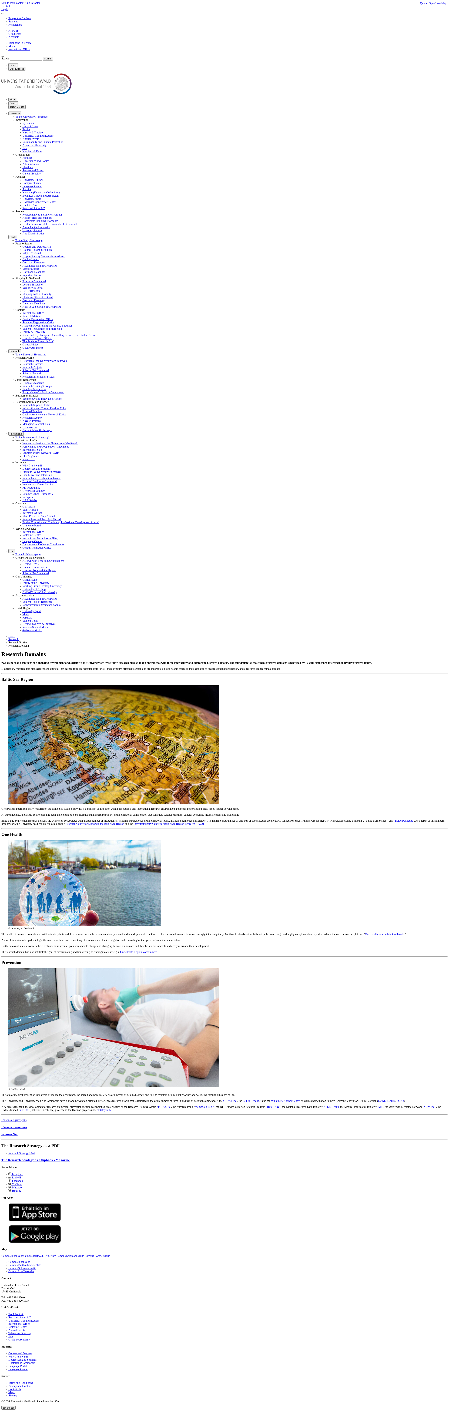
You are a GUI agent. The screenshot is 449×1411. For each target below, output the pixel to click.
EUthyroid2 (104, 1109)
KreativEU (28, 459)
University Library (32, 179)
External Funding (32, 411)
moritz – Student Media (35, 627)
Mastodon (17, 1187)
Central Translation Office (36, 547)
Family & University (33, 331)
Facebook (17, 1180)
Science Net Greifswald (35, 370)
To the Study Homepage (28, 240)
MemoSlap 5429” (205, 1106)
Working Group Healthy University (42, 585)
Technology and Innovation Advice (42, 398)
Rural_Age (273, 1106)
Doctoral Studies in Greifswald (39, 481)
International (16, 433)
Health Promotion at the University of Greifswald (49, 224)
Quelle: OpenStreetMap (433, 3)
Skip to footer (32, 2)
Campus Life (29, 579)
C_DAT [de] (230, 1100)
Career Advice (30, 344)
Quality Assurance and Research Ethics (44, 414)
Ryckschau (28, 123)
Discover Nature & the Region (39, 570)
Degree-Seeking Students (36, 468)
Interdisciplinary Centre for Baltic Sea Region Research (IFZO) (169, 823)
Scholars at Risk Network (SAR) (40, 452)
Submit (47, 58)
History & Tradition (33, 132)
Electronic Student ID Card (37, 297)
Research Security (32, 417)
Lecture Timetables (32, 284)
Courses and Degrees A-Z (36, 246)
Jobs (24, 148)
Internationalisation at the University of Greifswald (50, 443)
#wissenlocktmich (32, 630)
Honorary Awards (32, 230)
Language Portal (31, 525)
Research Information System (38, 376)
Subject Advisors (31, 316)
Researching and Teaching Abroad (41, 519)
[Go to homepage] (36, 93)
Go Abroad (28, 506)
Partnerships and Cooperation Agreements (45, 446)
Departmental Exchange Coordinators (43, 544)
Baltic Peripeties (404, 820)
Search (5, 58)
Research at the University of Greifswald (45, 360)
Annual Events (30, 138)
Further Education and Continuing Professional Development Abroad (60, 522)
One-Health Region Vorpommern (138, 951)
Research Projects (32, 367)
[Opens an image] (113, 802)
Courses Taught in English (37, 249)
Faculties (27, 157)
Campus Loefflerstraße (21, 1271)
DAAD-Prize (29, 500)
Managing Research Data (36, 423)
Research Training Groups (37, 386)
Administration (30, 164)
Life (12, 551)
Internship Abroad (32, 512)
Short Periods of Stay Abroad (38, 516)
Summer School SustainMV (37, 493)
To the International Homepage (32, 437)
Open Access (29, 427)
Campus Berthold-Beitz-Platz (24, 1265)
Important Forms (31, 275)
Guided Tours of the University (39, 592)
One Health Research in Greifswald (384, 934)
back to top (8, 1407)
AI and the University (34, 145)
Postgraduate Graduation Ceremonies (43, 392)
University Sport (31, 198)
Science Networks (32, 373)
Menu (12, 99)
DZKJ (400, 1100)
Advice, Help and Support (37, 217)
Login (4, 9)
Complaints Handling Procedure (40, 220)
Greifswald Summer (33, 490)
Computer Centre (32, 183)
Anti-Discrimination (33, 233)
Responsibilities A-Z (33, 208)
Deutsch (6, 6)
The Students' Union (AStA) (38, 341)
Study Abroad (30, 509)
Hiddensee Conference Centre (39, 201)
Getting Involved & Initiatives (38, 623)
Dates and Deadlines (33, 271)
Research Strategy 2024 (21, 1153)
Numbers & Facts (32, 151)
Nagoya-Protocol (31, 420)
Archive (26, 189)
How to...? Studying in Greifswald (41, 306)
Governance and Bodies (35, 160)
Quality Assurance (32, 347)
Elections (27, 167)
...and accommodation (34, 567)
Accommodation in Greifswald (39, 265)
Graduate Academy (33, 382)
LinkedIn (16, 1177)
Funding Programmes (34, 389)
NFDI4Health (331, 1106)
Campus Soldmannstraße (22, 1268)
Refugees (27, 497)
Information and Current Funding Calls (44, 408)
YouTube (16, 1184)
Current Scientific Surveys (37, 430)
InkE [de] (24, 1109)
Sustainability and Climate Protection (42, 141)
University (15, 113)
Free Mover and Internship (37, 474)
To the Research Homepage (30, 354)
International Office (33, 312)
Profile (26, 129)
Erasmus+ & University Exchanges (41, 471)
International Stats (32, 449)
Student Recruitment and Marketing (42, 328)
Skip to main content (13, 2)
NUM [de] (429, 1106)
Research (14, 351)
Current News (30, 126)
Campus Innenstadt (19, 1261)
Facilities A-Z (30, 205)
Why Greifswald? (32, 252)
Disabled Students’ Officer (37, 338)
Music (25, 614)
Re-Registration (31, 290)
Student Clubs (30, 620)
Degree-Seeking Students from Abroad (43, 256)
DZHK (391, 1100)
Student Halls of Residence (37, 601)
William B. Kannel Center (285, 1100)
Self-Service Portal (32, 287)
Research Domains (32, 363)
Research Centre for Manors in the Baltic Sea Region (94, 823)
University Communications (37, 135)
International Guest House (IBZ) (40, 538)
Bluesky (16, 1190)
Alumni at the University (36, 227)
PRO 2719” (164, 1106)
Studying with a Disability (36, 294)
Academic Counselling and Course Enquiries (47, 325)
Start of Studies (30, 268)
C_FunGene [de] (252, 1100)
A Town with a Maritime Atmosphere (43, 560)
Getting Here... (30, 259)
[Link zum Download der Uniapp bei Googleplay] (34, 1242)
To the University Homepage (31, 116)
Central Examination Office (37, 319)
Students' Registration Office (38, 322)
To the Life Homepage (28, 554)
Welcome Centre (31, 534)
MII (380, 1106)
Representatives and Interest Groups (42, 214)
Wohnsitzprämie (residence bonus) (41, 604)
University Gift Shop (34, 589)
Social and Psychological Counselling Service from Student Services (60, 335)
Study (13, 237)
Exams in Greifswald (34, 281)
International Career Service (37, 484)
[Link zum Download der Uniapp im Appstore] (34, 1220)
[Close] (2, 13)
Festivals (27, 617)
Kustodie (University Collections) (41, 192)
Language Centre (32, 186)
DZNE (382, 1100)
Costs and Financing (33, 262)
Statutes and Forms (32, 170)
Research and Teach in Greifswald (41, 478)
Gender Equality (31, 173)
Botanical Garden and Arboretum (40, 195)
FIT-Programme (31, 456)
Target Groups (17, 107)
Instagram (17, 1174)
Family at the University (35, 582)
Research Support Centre (36, 405)
